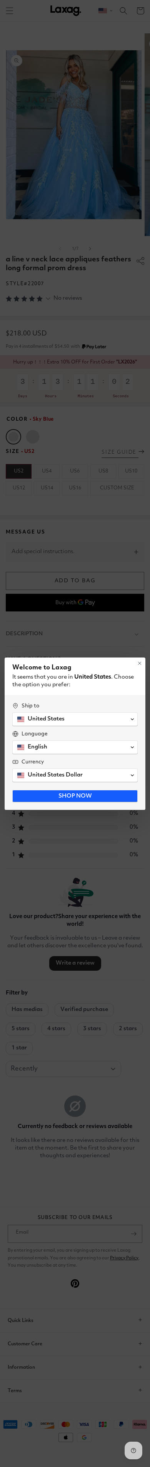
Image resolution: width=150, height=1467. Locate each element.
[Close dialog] (139, 663)
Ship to (30, 706)
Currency (33, 762)
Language (35, 734)
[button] (75, 719)
